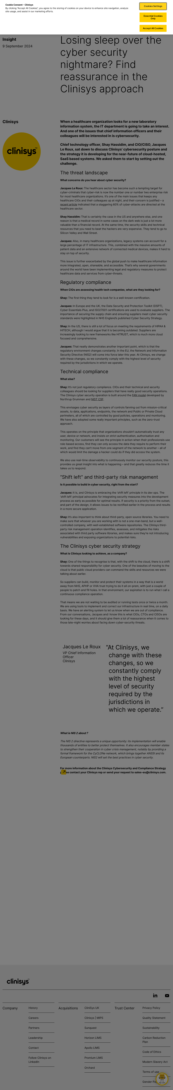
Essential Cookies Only (153, 17)
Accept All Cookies (153, 28)
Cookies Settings (153, 6)
